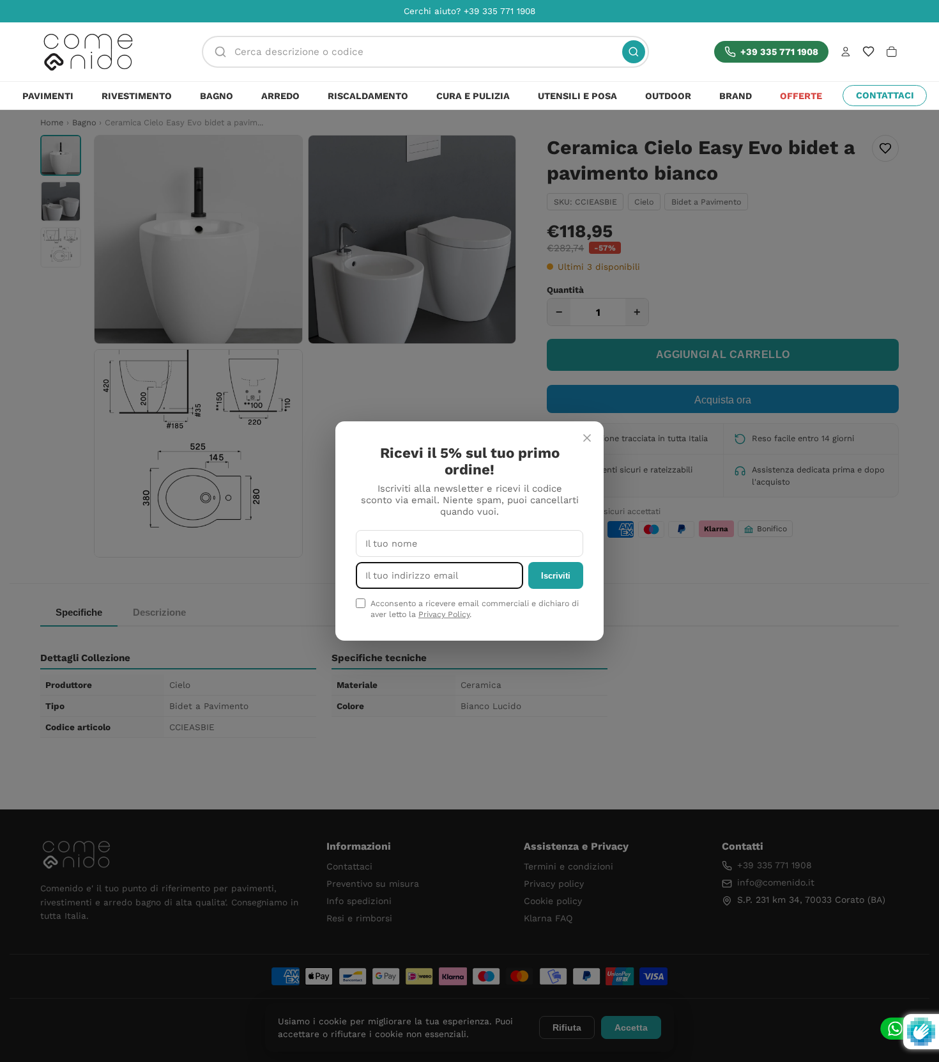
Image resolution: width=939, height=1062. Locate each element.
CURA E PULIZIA (473, 96)
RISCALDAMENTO (368, 96)
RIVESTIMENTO (137, 96)
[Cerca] (633, 51)
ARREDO (280, 96)
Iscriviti (555, 576)
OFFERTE (801, 96)
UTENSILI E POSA (577, 96)
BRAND (735, 96)
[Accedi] (846, 52)
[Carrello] (892, 52)
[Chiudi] (587, 438)
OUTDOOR (668, 96)
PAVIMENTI (47, 96)
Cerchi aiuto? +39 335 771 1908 (469, 11)
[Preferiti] (868, 51)
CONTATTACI (885, 95)
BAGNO (216, 96)
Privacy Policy (444, 614)
